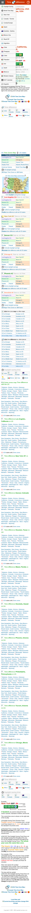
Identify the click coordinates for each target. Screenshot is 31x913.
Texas (11, 409)
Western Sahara (8, 76)
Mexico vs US (20, 321)
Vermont (20, 409)
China (20, 115)
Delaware (25, 389)
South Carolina (14, 407)
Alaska (4, 207)
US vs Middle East (7, 331)
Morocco (6, 72)
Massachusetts (23, 394)
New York (6, 14)
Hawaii (11, 207)
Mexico (12, 378)
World (26, 378)
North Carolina (12, 403)
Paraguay (6, 51)
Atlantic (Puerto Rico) (22, 164)
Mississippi (18, 396)
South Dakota (25, 407)
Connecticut (18, 389)
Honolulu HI (8, 292)
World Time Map (8, 10)
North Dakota (22, 403)
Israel (5, 67)
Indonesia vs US (21, 364)
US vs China (5, 328)
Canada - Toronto (8, 18)
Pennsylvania (22, 405)
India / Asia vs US (21, 335)
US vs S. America (7, 333)
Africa (5, 115)
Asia (18, 378)
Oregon (14, 405)
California (4, 389)
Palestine (6, 59)
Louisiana (4, 394)
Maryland (15, 394)
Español (6, 84)
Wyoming (11, 412)
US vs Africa (5, 323)
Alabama (4, 387)
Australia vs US (20, 316)
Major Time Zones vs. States (12, 172)
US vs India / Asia (7, 335)
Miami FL (18, 202)
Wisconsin (4, 412)
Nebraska (11, 398)
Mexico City (7, 35)
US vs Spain (5, 326)
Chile (5, 47)
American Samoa (7, 167)
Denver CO (5, 160)
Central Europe (8, 23)
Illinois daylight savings (11, 267)
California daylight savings (12, 209)
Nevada (17, 398)
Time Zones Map (9, 153)
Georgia (9, 391)
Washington (4, 410)
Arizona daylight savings (11, 286)
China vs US (19, 328)
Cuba (5, 55)
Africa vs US (19, 323)
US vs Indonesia (6, 364)
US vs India (5, 366)
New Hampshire (6, 401)
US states (22, 153)
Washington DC (14, 410)
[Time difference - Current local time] (7, 96)
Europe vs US (20, 314)
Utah (15, 409)
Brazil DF (6, 39)
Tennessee (5, 409)
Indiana (4, 393)
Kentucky (20, 393)
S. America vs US (21, 333)
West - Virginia (24, 410)
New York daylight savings (12, 229)
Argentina (6, 43)
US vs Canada (6, 319)
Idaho (20, 391)
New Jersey (15, 401)
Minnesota (11, 396)
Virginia (26, 409)
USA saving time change (15, 194)
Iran (4, 63)
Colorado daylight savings (12, 248)
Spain (5, 27)
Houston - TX (20, 207)
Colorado (10, 389)
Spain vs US (19, 326)
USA (5, 111)
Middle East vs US (21, 331)
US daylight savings (10, 169)
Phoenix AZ (5, 162)
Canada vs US (20, 319)
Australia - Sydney (8, 31)
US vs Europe (6, 314)
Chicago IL (19, 160)
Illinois (25, 391)
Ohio (2, 405)
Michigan (4, 396)
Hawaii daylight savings (11, 305)
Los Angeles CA (6, 157)
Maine (10, 394)
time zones (17, 415)
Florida (4, 391)
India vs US (19, 366)
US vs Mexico (6, 321)
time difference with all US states (13, 212)
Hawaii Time (19, 162)
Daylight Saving (8, 6)
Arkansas (21, 387)
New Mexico (23, 401)
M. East (27, 115)
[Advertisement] (15, 134)
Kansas (14, 393)
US (2, 153)
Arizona (15, 387)
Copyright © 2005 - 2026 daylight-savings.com (15, 910)
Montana (3, 398)
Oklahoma (8, 405)
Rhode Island (5, 407)
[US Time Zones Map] (17, 153)
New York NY (20, 157)
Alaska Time (5, 164)
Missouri (25, 396)
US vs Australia (6, 316)
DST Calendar (7, 80)
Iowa (8, 393)
